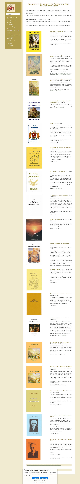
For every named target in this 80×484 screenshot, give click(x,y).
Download (9, 43)
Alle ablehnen (36, 478)
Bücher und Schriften (10, 38)
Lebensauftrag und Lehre (12, 27)
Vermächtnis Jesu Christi (12, 18)
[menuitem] (13, 18)
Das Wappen (10, 45)
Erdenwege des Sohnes (13, 30)
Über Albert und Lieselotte (11, 21)
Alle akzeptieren (44, 478)
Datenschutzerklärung (37, 482)
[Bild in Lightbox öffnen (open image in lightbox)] (33, 41)
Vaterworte (10, 24)
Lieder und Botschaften (13, 35)
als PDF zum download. (55, 90)
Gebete (9, 32)
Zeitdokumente (11, 41)
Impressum (44, 482)
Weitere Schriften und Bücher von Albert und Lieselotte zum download (44, 465)
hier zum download (60, 107)
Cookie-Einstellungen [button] (40, 480)
